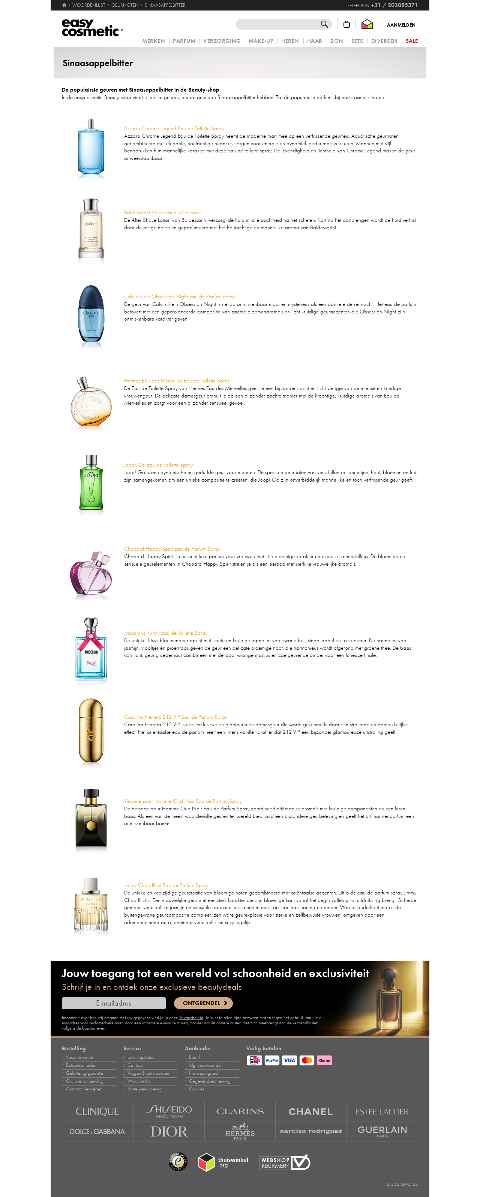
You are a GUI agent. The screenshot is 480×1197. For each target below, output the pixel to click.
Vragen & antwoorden (148, 1073)
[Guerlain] (382, 1132)
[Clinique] (98, 1112)
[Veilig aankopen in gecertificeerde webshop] (285, 1162)
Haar (314, 41)
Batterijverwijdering (145, 1089)
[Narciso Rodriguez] (311, 1132)
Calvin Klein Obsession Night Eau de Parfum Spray (179, 296)
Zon (337, 41)
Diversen (384, 41)
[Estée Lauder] (382, 1112)
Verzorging (221, 41)
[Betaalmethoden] (332, 1059)
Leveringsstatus (141, 1057)
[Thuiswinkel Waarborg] (367, 24)
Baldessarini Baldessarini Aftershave (162, 212)
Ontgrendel (201, 1003)
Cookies (196, 1089)
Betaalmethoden (81, 1065)
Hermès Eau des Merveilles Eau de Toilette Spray (177, 380)
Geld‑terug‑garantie (84, 1073)
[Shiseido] (169, 1112)
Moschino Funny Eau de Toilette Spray (165, 632)
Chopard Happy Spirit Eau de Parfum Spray (172, 548)
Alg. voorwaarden (206, 1065)
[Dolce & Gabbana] (98, 1132)
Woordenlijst (139, 1081)
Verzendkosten (79, 1057)
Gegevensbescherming (210, 1081)
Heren (290, 41)
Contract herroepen (84, 1089)
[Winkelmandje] (346, 24)
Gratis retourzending (85, 1081)
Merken (153, 41)
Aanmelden (401, 25)
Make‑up (261, 41)
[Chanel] (311, 1112)
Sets (357, 41)
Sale (412, 41)
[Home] (65, 5)
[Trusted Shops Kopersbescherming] (178, 1162)
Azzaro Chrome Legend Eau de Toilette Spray (174, 128)
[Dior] (169, 1132)
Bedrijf (194, 1057)
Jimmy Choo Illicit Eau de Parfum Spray (166, 885)
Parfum (184, 41)
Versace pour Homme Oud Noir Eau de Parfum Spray (183, 801)
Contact (135, 1065)
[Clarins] (240, 1112)
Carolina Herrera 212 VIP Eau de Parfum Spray (175, 717)
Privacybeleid (191, 1017)
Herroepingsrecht (204, 1073)
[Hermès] (240, 1132)
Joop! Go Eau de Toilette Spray (158, 464)
